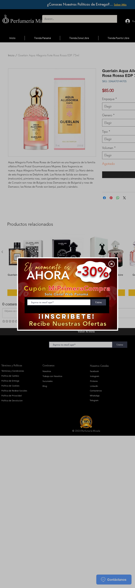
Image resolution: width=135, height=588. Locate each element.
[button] (111, 264)
